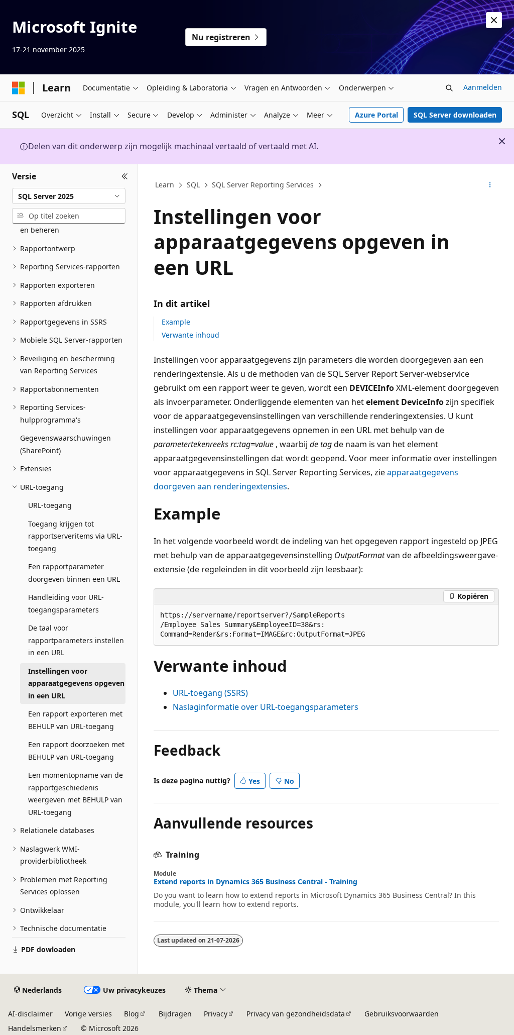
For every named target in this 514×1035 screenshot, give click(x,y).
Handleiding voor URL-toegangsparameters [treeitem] (66, 603)
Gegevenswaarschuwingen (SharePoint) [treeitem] (65, 444)
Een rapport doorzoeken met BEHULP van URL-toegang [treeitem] (76, 751)
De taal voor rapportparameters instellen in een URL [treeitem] (76, 640)
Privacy (215, 1013)
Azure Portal (376, 115)
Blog (131, 1013)
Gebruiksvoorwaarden (401, 1013)
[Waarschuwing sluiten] (494, 20)
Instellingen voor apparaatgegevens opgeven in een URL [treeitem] (76, 683)
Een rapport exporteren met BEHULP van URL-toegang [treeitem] (75, 720)
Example (176, 322)
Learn (164, 184)
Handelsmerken (34, 1028)
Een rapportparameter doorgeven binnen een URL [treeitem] (74, 573)
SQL (193, 184)
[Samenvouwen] (125, 176)
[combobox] (68, 196)
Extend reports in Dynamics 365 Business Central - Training (255, 881)
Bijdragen (175, 1013)
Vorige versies (88, 1013)
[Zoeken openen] (449, 88)
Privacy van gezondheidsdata (295, 1013)
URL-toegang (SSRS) (210, 692)
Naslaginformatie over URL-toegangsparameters (265, 706)
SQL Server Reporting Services (263, 184)
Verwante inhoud (190, 335)
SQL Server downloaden (455, 115)
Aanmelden (482, 87)
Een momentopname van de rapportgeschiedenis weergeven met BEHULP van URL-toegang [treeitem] (75, 793)
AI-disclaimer (30, 1013)
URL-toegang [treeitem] (50, 505)
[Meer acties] (489, 185)
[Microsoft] (18, 87)
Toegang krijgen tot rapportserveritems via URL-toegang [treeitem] (75, 536)
